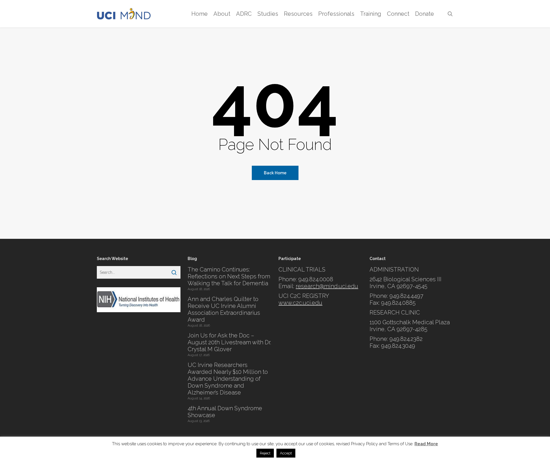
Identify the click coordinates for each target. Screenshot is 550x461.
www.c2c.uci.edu (300, 302)
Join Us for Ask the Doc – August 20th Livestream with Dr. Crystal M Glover (229, 342)
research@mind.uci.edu (327, 286)
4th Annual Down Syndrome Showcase (225, 412)
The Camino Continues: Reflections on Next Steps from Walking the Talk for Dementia (229, 276)
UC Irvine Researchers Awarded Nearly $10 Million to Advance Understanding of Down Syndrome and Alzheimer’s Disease (228, 379)
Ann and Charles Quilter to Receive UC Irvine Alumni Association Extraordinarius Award (224, 309)
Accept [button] (286, 453)
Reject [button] (265, 453)
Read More (426, 443)
